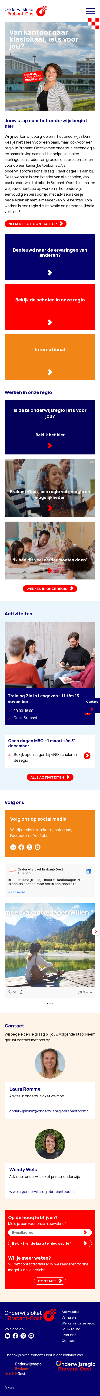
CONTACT (47, 1281)
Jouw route (71, 1329)
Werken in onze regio (78, 1323)
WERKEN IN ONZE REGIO (47, 588)
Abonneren (88, 1232)
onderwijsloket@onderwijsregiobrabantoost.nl (49, 1111)
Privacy (9, 1388)
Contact (69, 1340)
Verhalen (69, 1317)
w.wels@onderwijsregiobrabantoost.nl (42, 1191)
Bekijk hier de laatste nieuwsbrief (41, 1243)
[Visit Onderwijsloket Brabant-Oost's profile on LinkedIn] (12, 871)
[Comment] (20, 992)
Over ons (69, 1334)
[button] (4, 931)
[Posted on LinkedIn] (89, 871)
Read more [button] (16, 892)
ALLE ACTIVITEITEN (47, 777)
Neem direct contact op (32, 223)
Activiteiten (71, 1311)
